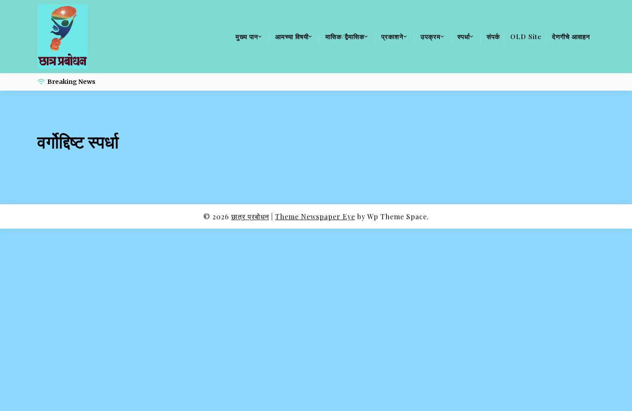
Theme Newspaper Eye (315, 216)
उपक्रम (430, 36)
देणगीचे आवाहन (571, 36)
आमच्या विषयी (292, 36)
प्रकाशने (392, 36)
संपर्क (493, 36)
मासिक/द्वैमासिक (345, 36)
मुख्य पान (247, 36)
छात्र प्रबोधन (250, 216)
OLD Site (526, 36)
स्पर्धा (463, 36)
